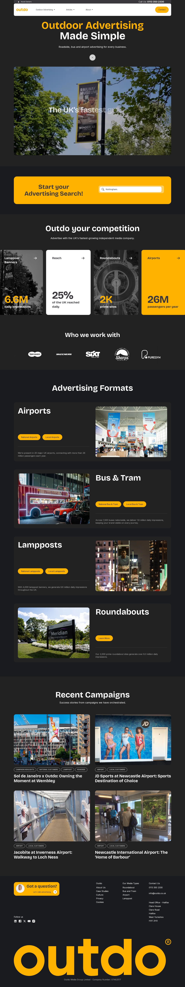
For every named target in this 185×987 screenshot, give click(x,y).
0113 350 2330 (155, 1)
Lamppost (127, 898)
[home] (22, 10)
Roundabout (129, 887)
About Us (100, 887)
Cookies (100, 902)
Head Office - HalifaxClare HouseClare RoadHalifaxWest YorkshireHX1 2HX (159, 911)
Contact (161, 9)
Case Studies (102, 891)
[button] (45, 10)
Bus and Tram (129, 891)
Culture (99, 895)
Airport (126, 895)
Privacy (99, 898)
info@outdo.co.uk (157, 893)
